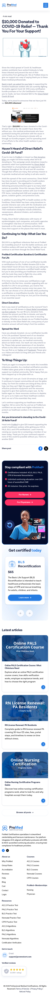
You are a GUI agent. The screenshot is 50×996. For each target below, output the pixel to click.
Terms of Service (22, 989)
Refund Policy (25, 992)
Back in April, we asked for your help (17, 84)
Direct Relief (39, 164)
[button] (45, 5)
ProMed (18, 157)
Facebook (32, 350)
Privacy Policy (36, 989)
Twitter (20, 350)
